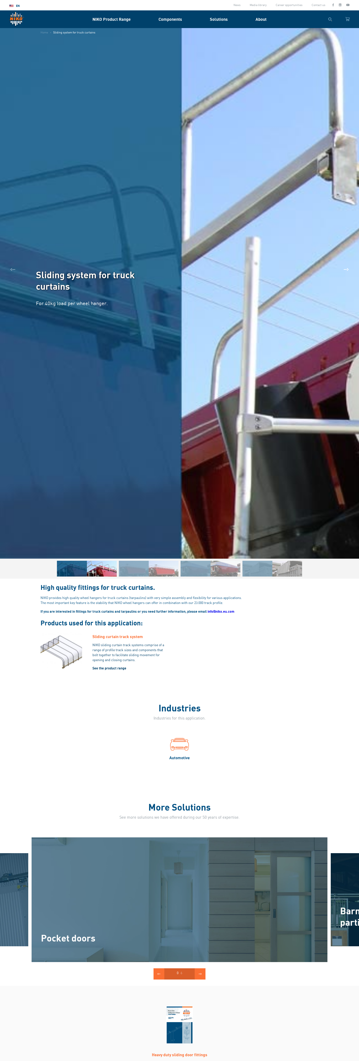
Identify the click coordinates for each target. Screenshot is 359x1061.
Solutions (219, 19)
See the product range (109, 668)
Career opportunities (289, 5)
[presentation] (12, 269)
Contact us (318, 5)
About (261, 19)
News (237, 5)
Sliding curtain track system (117, 636)
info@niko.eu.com (221, 611)
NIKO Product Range (111, 19)
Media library (258, 5)
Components (170, 19)
